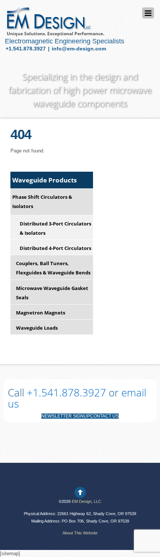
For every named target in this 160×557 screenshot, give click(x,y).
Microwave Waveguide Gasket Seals (52, 293)
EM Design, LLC (86, 501)
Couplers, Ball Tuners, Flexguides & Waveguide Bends (53, 268)
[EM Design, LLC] (48, 27)
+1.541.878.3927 (26, 49)
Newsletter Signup (65, 416)
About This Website (80, 533)
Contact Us (104, 416)
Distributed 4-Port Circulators (55, 248)
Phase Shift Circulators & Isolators (42, 202)
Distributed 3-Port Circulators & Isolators (55, 228)
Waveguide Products (44, 180)
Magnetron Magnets (40, 312)
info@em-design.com (79, 49)
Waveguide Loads (37, 327)
